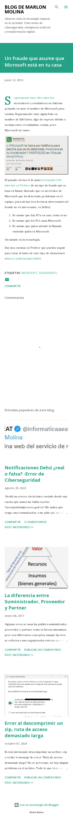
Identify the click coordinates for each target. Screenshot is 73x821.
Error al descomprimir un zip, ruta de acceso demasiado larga (34, 729)
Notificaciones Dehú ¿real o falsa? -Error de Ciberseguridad (34, 473)
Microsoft (29, 273)
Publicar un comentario (42, 649)
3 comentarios (35, 522)
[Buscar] (56, 7)
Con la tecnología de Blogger (39, 805)
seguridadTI (48, 273)
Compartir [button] (13, 286)
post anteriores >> (19, 527)
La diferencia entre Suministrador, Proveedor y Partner (35, 601)
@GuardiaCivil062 (29, 258)
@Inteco (10, 258)
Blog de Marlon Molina (25, 9)
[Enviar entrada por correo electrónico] (7, 281)
